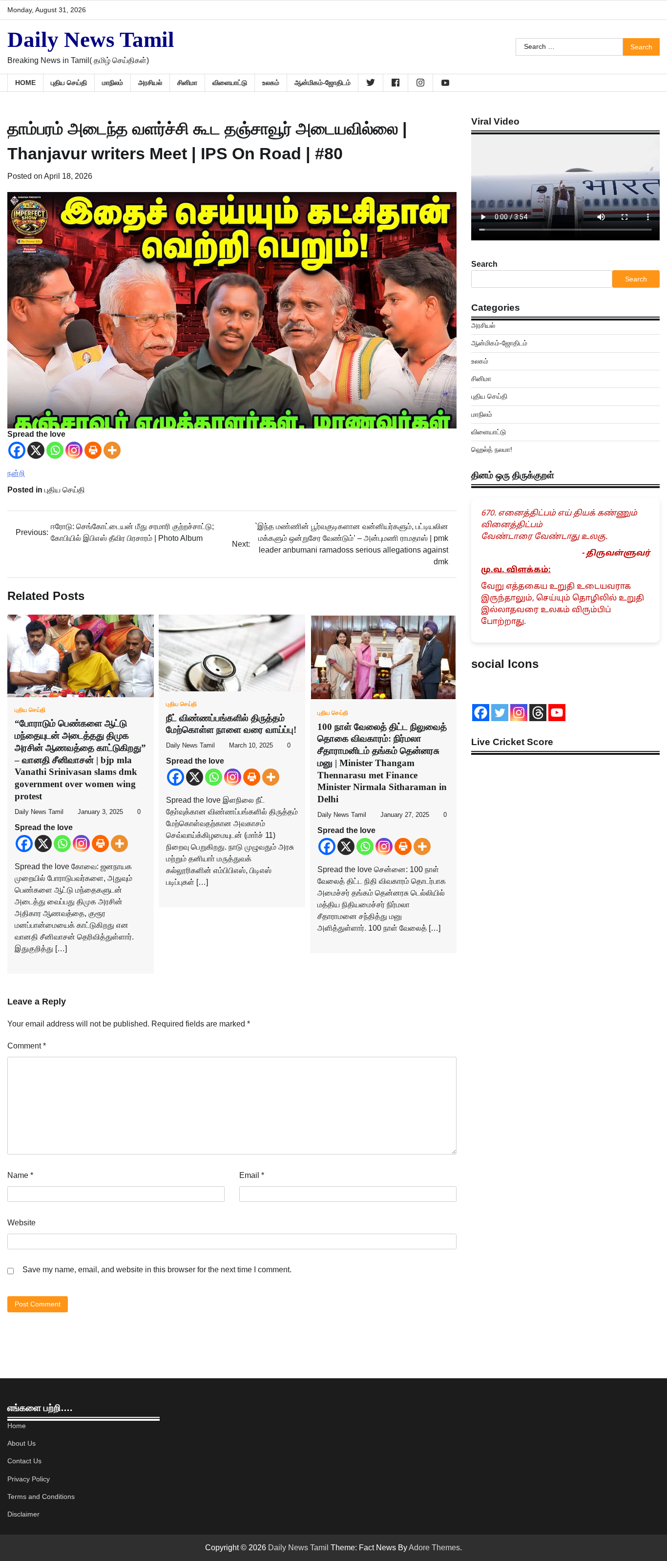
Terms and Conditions (41, 1496)
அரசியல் (150, 82)
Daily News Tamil (90, 39)
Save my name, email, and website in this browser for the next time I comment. (157, 1269)
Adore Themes (434, 1547)
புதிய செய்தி (69, 82)
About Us (21, 1443)
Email (251, 1175)
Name (20, 1175)
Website (21, 1223)
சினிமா (187, 82)
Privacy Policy (28, 1479)
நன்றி (16, 473)
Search (484, 264)
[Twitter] (499, 712)
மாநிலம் (112, 82)
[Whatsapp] (54, 450)
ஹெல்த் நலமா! (491, 449)
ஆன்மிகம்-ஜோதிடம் (322, 82)
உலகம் (270, 82)
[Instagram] (74, 450)
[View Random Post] (647, 82)
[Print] (93, 450)
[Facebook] (16, 450)
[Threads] (537, 712)
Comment (26, 1046)
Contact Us (24, 1461)
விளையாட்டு (229, 82)
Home (25, 82)
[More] (112, 450)
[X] (35, 450)
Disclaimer (23, 1514)
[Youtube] (556, 712)
